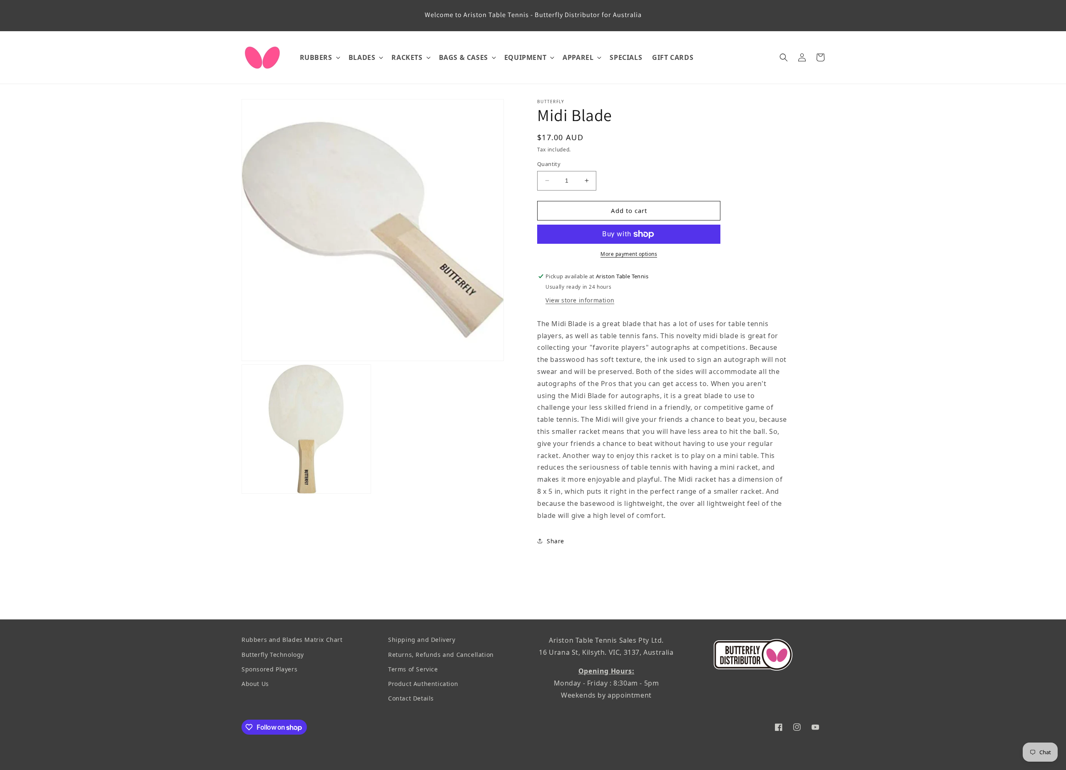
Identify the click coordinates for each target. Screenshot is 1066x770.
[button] (319, 57)
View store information (579, 300)
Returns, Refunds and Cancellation (441, 654)
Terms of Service (413, 669)
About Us (255, 684)
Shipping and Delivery (422, 640)
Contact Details (411, 698)
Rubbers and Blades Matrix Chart (292, 640)
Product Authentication (423, 684)
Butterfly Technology (273, 654)
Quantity (548, 164)
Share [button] (555, 541)
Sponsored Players (269, 669)
